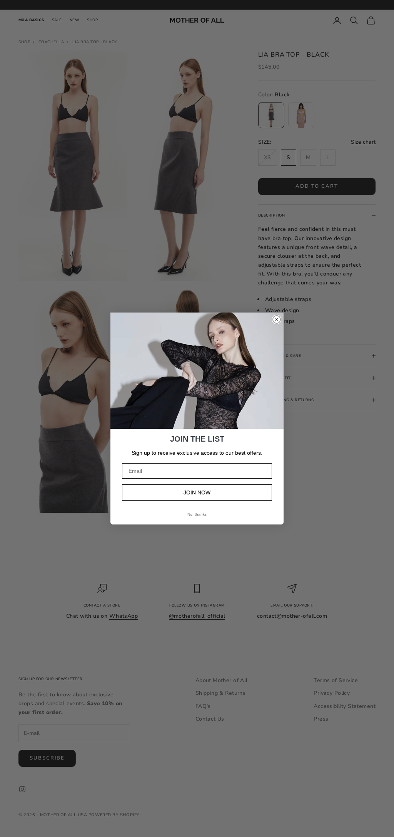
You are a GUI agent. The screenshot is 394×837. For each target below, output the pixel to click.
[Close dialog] (276, 319)
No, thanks (197, 514)
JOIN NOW (197, 492)
